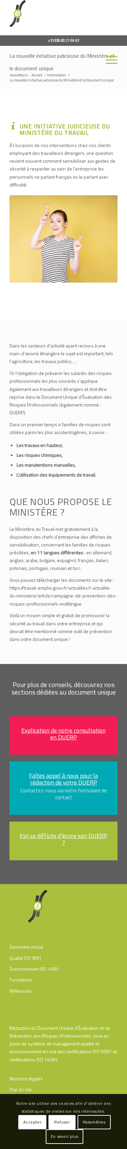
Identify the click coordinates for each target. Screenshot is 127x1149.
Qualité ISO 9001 (25, 958)
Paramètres (94, 1122)
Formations (20, 979)
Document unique (26, 947)
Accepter (32, 1122)
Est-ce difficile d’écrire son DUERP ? (63, 839)
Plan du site (20, 1089)
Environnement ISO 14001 (34, 969)
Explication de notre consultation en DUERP (63, 734)
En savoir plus (64, 1136)
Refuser (62, 1122)
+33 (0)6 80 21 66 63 (63, 40)
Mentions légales (26, 1078)
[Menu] (108, 59)
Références (20, 991)
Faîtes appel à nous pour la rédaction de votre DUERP (63, 779)
